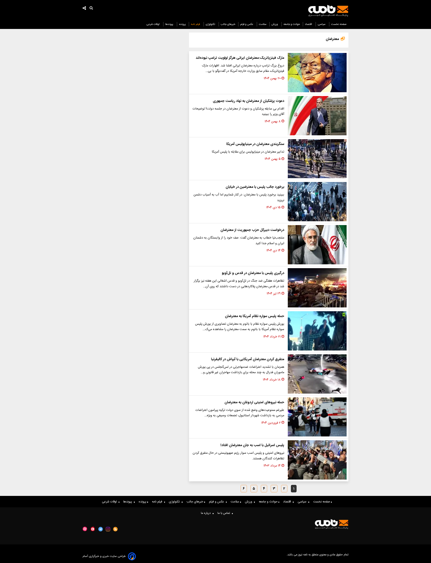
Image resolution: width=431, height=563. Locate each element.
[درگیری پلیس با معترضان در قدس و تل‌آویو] (317, 287)
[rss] (115, 529)
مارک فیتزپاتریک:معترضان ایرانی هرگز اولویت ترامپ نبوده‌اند (240, 58)
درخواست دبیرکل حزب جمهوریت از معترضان (252, 230)
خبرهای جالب (228, 24)
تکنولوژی (211, 24)
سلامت (262, 24)
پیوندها (169, 24)
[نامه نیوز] (328, 10)
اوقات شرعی (153, 24)
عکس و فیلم (247, 24)
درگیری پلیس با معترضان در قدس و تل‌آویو (253, 273)
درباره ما (207, 513)
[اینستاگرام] (108, 529)
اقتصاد (309, 24)
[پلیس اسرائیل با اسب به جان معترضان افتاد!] (317, 460)
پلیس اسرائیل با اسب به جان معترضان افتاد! (252, 445)
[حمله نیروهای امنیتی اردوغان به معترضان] (317, 417)
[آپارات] (85, 529)
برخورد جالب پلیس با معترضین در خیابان (255, 187)
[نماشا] (92, 528)
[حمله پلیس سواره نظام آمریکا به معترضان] (317, 331)
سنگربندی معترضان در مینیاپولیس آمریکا (255, 144)
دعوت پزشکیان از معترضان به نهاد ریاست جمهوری (248, 101)
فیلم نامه (196, 24)
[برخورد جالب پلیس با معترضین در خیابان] (317, 201)
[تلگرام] (100, 529)
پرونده (182, 24)
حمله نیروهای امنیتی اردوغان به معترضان (254, 402)
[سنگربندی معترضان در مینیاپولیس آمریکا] (317, 158)
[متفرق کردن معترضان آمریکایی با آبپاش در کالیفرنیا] (317, 374)
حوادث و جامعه (292, 24)
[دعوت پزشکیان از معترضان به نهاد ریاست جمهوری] (317, 115)
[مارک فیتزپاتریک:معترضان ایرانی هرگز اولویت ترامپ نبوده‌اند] (317, 72)
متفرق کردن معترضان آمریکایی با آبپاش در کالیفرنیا (247, 359)
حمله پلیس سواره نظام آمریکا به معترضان (254, 316)
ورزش (275, 24)
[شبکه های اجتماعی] (84, 8)
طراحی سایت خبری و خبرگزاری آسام (104, 556)
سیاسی (322, 24)
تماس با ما (225, 513)
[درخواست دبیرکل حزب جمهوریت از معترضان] (317, 244)
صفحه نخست (339, 24)
